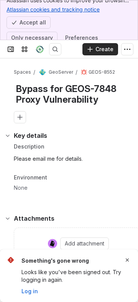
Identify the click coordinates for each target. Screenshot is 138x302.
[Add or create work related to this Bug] (20, 117)
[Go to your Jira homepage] (40, 49)
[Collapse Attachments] (7, 218)
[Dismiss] (127, 260)
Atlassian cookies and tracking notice (53, 9)
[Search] (55, 49)
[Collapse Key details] (7, 135)
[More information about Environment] (55, 178)
